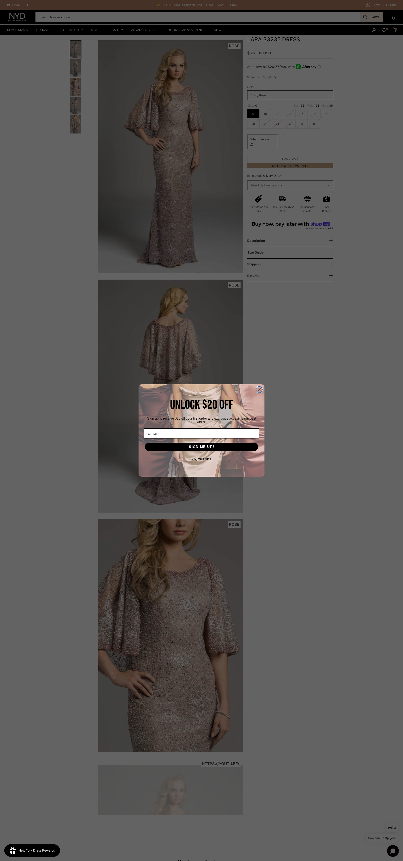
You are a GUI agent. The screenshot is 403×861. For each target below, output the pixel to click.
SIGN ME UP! (201, 447)
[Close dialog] (259, 389)
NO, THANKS (202, 459)
